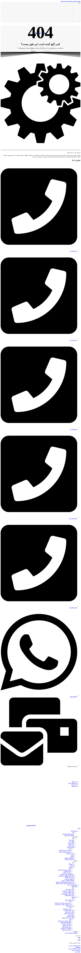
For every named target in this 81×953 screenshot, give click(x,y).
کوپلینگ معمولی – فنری (68, 880)
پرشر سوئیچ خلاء (66, 927)
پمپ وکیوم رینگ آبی (69, 910)
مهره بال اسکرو (67, 873)
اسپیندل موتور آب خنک (65, 852)
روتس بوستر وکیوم (69, 913)
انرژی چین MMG (69, 877)
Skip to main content (75, 1)
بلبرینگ (72, 865)
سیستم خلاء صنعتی (69, 835)
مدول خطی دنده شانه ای (67, 894)
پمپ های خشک (70, 906)
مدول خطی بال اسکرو (68, 891)
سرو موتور (71, 844)
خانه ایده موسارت (30, 825)
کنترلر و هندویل (70, 853)
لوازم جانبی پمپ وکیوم (68, 918)
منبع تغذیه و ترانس (69, 858)
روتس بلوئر (71, 915)
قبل (73, 832)
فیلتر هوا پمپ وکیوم (65, 922)
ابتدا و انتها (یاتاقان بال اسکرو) (66, 876)
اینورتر (72, 855)
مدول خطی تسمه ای (68, 892)
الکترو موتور (71, 843)
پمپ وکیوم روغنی (69, 900)
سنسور (72, 856)
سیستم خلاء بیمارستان (68, 834)
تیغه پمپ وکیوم (67, 925)
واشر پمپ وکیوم (66, 930)
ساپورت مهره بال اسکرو (64, 870)
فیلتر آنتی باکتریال (66, 924)
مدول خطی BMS (69, 895)
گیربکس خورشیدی (69, 879)
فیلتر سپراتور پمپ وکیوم (64, 921)
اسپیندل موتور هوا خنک (65, 850)
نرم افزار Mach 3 (69, 859)
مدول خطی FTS (69, 889)
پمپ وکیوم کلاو (67, 909)
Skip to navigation (65, 1)
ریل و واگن (71, 864)
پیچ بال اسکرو (67, 871)
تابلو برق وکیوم (70, 916)
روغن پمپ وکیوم (69, 912)
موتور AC (71, 840)
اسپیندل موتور (70, 847)
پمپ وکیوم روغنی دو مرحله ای (63, 904)
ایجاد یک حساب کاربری (74, 945)
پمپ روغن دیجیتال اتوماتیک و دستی (65, 882)
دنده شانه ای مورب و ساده (67, 874)
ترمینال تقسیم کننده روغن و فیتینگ (65, 883)
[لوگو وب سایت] (76, 21)
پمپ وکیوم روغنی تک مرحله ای (63, 903)
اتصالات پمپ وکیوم (66, 928)
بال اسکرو (71, 867)
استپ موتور (71, 846)
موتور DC (71, 841)
